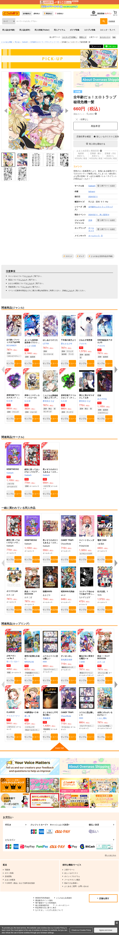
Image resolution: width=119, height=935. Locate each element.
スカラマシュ (103, 412)
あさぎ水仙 (102, 398)
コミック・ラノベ (107, 29)
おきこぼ (101, 661)
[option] (36, 111)
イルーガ (33, 412)
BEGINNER (11, 345)
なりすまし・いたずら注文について (49, 910)
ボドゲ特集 (74, 29)
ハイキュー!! (29, 727)
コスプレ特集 (89, 29)
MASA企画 (29, 661)
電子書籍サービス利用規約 (45, 902)
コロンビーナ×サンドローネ (14, 356)
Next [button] (67, 110)
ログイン (108, 13)
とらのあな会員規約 (64, 897)
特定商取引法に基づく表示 (45, 907)
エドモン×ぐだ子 (86, 553)
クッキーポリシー (62, 905)
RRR (45, 661)
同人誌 (17, 42)
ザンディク (48, 411)
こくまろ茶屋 (30, 345)
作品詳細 (18, 559)
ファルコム (66, 727)
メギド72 (10, 483)
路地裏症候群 (66, 659)
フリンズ (70, 351)
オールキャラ (12, 486)
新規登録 (100, 13)
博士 (50, 408)
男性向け (49, 13)
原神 (8, 353)
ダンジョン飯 (103, 672)
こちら (28, 276)
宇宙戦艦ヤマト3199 (32, 672)
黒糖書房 (46, 718)
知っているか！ (13, 661)
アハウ (71, 354)
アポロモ (83, 343)
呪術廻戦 (47, 729)
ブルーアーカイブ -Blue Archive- (51, 669)
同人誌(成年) (24, 29)
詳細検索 (112, 21)
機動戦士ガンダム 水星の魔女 (69, 667)
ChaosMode (66, 716)
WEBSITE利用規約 (42, 897)
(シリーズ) (44, 42)
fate (114, 37)
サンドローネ (48, 354)
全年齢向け (27, 13)
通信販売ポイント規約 (44, 900)
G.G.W (9, 400)
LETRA (46, 343)
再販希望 (95, 126)
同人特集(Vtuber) (42, 29)
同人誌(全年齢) (8, 29)
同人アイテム (59, 29)
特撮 (8, 672)
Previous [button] (6, 110)
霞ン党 (27, 716)
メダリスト (11, 727)
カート (18, 363)
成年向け (37, 13)
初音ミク (82, 37)
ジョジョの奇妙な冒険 (105, 726)
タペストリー (105, 37)
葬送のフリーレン (86, 672)
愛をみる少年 (66, 343)
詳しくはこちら (110, 855)
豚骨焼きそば (48, 401)
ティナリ (70, 412)
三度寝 (82, 661)
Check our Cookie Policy (81, 930)
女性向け (60, 13)
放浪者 (32, 357)
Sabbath (10, 472)
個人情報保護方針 (42, 905)
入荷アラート (107, 185)
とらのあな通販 (6, 42)
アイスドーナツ (13, 715)
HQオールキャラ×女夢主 (32, 730)
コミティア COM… (69, 37)
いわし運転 (102, 718)
